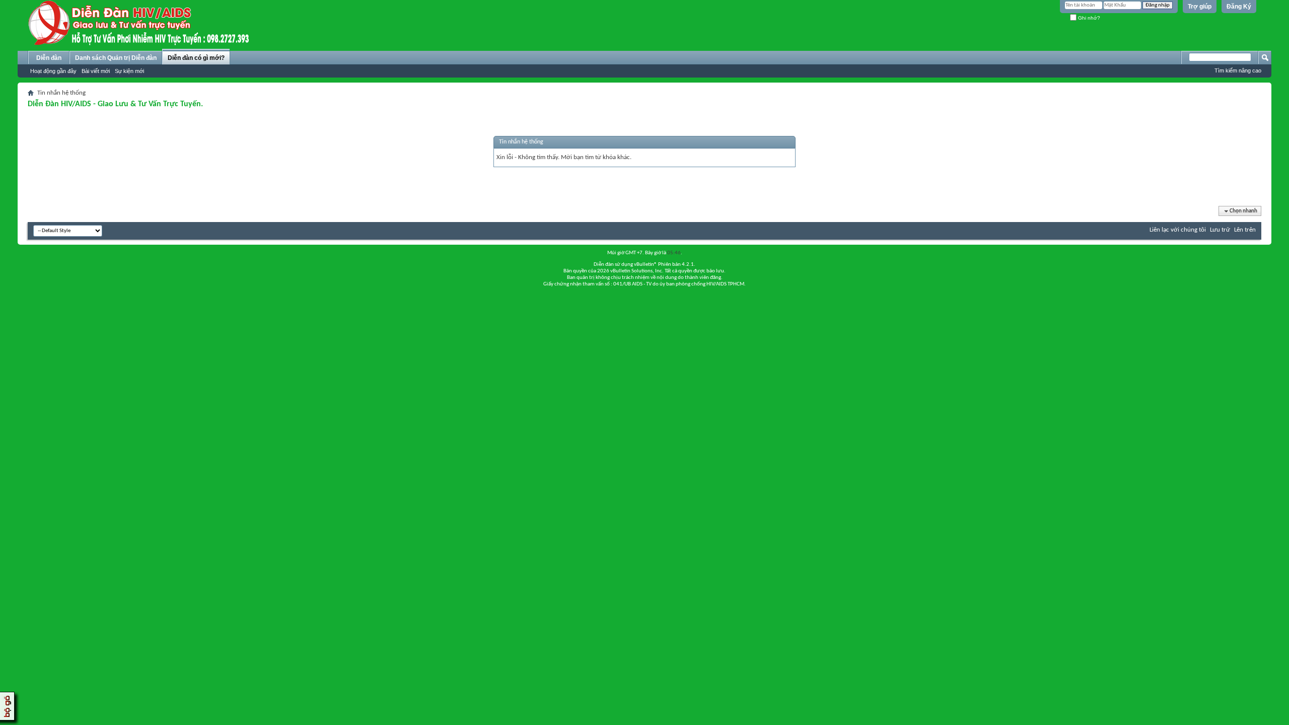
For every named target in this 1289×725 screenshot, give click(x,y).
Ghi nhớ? (1088, 18)
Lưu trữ (1220, 230)
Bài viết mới (96, 71)
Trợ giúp (1199, 6)
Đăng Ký (1239, 6)
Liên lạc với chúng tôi (1178, 230)
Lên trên (1245, 230)
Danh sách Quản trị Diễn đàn (116, 57)
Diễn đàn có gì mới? (196, 57)
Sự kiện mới (129, 71)
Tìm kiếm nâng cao (1237, 70)
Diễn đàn (48, 57)
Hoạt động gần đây (53, 71)
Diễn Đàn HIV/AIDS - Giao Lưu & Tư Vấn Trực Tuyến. (115, 104)
